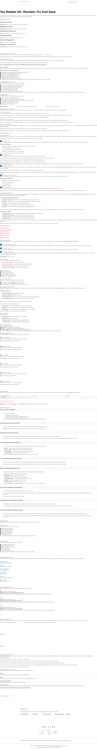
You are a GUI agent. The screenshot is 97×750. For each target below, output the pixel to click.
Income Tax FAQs (33, 7)
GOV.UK (47, 662)
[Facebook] (48, 727)
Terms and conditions (47, 723)
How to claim (22, 720)
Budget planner (58, 716)
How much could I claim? (7, 401)
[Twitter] (50, 727)
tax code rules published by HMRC (77, 194)
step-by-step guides (12, 404)
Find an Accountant (52, 7)
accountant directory (12, 106)
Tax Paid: (67, 395)
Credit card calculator (59, 717)
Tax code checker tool (4, 228)
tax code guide (86, 220)
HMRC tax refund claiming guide (72, 241)
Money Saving (72, 7)
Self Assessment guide (28, 483)
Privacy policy (39, 723)
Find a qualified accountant (7, 264)
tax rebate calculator (52, 438)
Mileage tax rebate (46, 717)
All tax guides (22, 716)
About (67, 716)
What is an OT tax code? (5, 235)
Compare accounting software (8, 265)
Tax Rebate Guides (25, 7)
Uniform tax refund (47, 716)
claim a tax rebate (20, 622)
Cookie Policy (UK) (57, 723)
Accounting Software (36, 717)
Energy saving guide (59, 718)
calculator (26, 454)
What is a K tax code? (4, 237)
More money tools (58, 720)
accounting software (42, 106)
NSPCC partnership (70, 718)
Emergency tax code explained (6, 229)
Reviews (68, 720)
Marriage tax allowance (47, 718)
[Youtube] (52, 727)
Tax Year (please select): (4, 395)
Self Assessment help (36, 718)
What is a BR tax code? (4, 231)
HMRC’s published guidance (59, 288)
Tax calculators (23, 717)
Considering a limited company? (8, 267)
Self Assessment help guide (7, 262)
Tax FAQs (22, 718)
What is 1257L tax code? (5, 233)
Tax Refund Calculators (42, 7)
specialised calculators (72, 392)
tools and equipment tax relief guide (56, 190)
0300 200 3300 (27, 330)
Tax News (48, 8)
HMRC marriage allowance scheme (62, 167)
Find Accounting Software (63, 7)
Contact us (68, 717)
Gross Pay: (35, 395)
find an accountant (37, 483)
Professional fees (46, 720)
